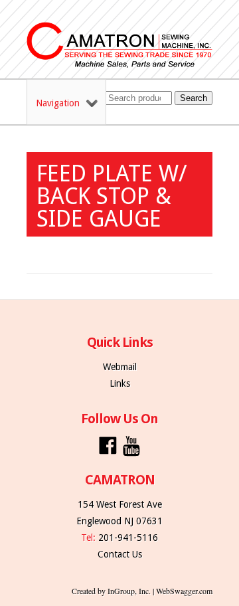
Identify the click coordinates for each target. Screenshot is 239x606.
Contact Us (120, 554)
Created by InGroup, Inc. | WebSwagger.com (142, 590)
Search (193, 98)
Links (120, 383)
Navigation (58, 103)
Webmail (120, 366)
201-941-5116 (128, 537)
